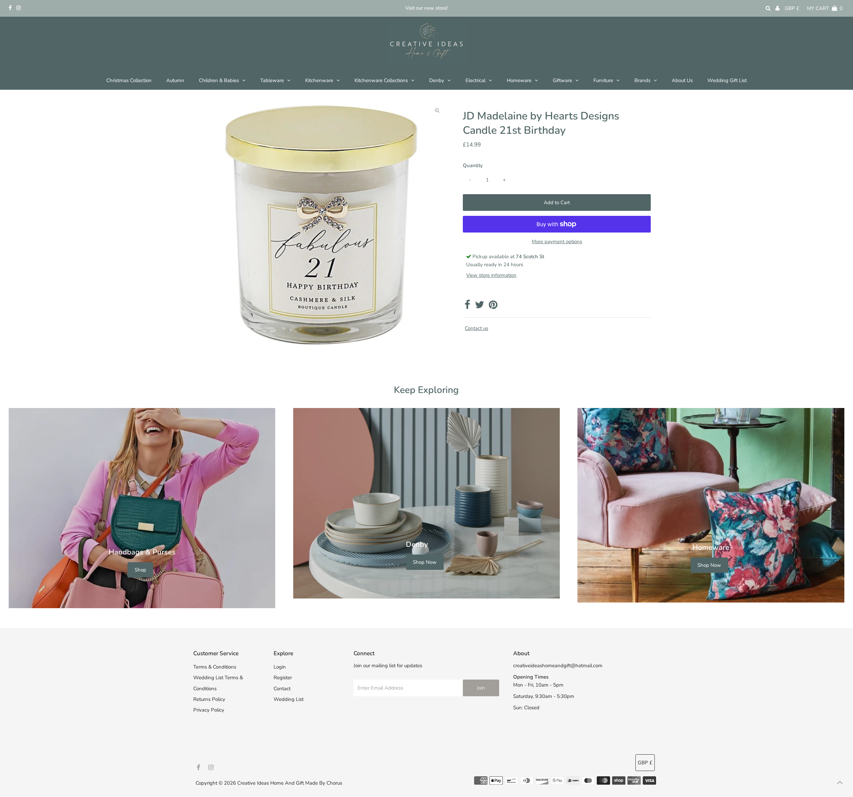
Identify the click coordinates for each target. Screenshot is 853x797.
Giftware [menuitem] (562, 80)
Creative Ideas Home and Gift (271, 783)
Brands (642, 80)
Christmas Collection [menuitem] (129, 80)
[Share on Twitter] (479, 306)
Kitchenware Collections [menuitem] (381, 80)
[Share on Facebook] (467, 306)
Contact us (476, 328)
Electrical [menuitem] (475, 80)
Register (283, 677)
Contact (282, 688)
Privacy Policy (208, 710)
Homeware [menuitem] (519, 80)
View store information (491, 275)
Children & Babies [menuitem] (219, 80)
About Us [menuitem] (682, 80)
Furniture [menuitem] (603, 80)
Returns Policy (209, 699)
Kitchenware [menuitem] (319, 80)
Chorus (334, 783)
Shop (140, 569)
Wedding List (289, 699)
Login (280, 667)
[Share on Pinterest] (493, 306)
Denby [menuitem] (436, 80)
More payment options (557, 241)
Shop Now (424, 562)
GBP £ (792, 8)
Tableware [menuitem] (272, 80)
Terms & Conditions (214, 667)
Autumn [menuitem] (175, 80)
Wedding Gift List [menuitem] (727, 80)
